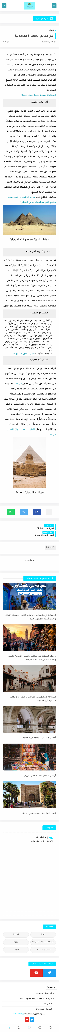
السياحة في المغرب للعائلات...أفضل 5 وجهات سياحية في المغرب (33, 699)
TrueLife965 (18, 1014)
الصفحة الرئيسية (44, 993)
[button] (37, 512)
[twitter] (49, 973)
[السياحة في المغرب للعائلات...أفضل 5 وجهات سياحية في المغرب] (29, 678)
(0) (4, 42)
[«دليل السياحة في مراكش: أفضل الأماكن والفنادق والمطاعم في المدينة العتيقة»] (29, 637)
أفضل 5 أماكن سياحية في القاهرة (39, 738)
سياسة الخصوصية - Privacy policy (36, 999)
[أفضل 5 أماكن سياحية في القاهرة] (29, 719)
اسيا (43, 935)
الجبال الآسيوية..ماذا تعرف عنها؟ (38, 95)
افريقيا (51, 31)
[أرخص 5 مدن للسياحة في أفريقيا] (29, 757)
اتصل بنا (48, 1004)
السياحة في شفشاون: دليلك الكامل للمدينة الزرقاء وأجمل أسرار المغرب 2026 (30, 617)
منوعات (16, 950)
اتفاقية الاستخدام (44, 1009)
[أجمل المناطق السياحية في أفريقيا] (29, 794)
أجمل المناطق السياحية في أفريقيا (39, 813)
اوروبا (16, 942)
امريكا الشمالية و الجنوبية (43, 942)
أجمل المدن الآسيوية (24, 354)
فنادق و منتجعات (43, 950)
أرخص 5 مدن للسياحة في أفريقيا (40, 776)
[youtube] (36, 973)
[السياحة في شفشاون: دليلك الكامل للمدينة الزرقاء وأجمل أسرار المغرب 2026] (29, 596)
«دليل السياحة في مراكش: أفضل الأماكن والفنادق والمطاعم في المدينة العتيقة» (31, 658)
